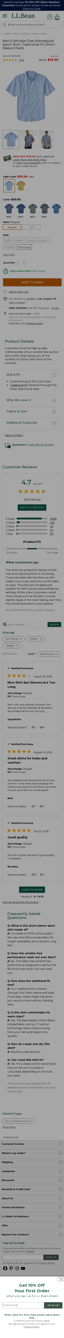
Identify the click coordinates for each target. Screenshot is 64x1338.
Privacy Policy (32, 1326)
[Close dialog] (60, 1279)
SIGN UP (53, 1305)
